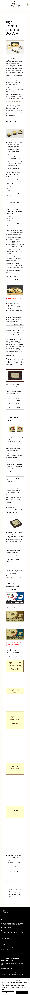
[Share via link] (18, 871)
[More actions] (23, 18)
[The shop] (27, 944)
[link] (28, 4)
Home (2, 941)
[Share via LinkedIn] (14, 871)
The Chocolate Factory (7, 947)
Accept (22, 992)
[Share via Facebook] (6, 871)
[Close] (28, 980)
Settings (8, 992)
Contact (3, 952)
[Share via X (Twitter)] (10, 871)
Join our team (4, 949)
